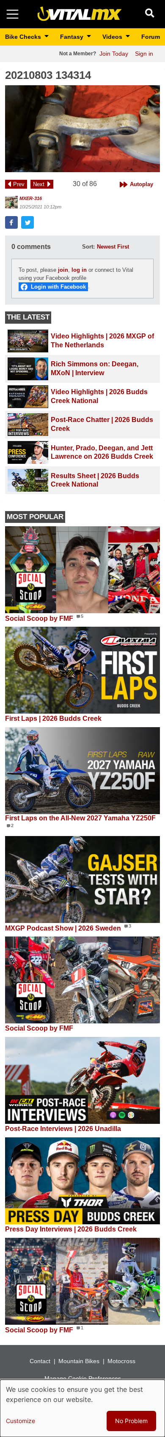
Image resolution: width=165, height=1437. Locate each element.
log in (79, 270)
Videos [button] (113, 36)
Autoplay (141, 184)
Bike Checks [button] (24, 36)
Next (38, 184)
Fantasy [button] (72, 36)
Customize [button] (20, 1420)
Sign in (144, 53)
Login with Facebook (58, 287)
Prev (19, 184)
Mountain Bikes (78, 1361)
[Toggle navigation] (12, 14)
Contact (40, 1361)
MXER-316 (30, 198)
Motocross (121, 1361)
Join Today (113, 53)
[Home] (79, 13)
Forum (150, 36)
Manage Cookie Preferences (82, 1378)
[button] (82, 128)
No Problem (131, 1420)
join (63, 270)
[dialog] (82, 1408)
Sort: (88, 247)
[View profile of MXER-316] (11, 202)
